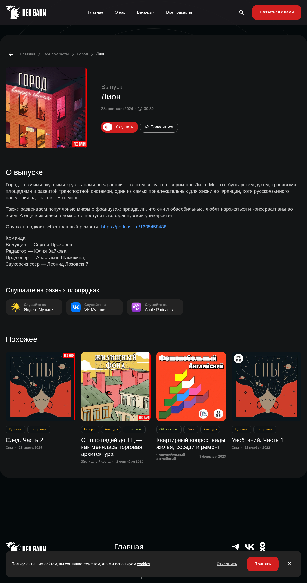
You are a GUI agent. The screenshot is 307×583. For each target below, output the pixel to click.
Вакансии (146, 12)
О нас (120, 12)
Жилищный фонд (96, 461)
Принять (262, 564)
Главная (95, 12)
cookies (143, 564)
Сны (9, 447)
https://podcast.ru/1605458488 (133, 226)
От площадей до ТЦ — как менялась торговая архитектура (111, 447)
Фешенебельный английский (170, 456)
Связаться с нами (277, 12)
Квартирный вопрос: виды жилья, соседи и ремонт (190, 443)
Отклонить (227, 564)
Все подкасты (179, 12)
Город (82, 54)
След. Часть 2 (24, 440)
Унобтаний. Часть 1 (257, 440)
